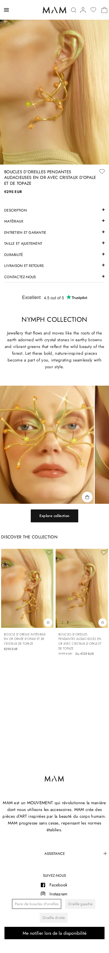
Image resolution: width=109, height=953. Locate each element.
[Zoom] (54, 82)
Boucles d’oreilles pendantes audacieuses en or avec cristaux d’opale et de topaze (79, 641)
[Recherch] (73, 10)
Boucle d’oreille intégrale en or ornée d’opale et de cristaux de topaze (25, 639)
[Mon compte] (83, 10)
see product (102, 622)
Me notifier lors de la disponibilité (54, 933)
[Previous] (61, 621)
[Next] (69, 621)
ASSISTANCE (54, 853)
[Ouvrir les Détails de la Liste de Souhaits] (93, 9)
